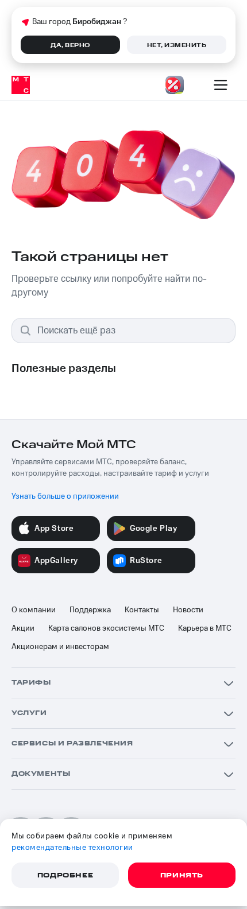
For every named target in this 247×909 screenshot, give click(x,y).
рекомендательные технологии (72, 847)
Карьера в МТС (204, 628)
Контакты (142, 610)
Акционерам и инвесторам (60, 646)
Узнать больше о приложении (65, 496)
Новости (188, 610)
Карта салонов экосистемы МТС (106, 628)
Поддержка (90, 610)
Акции (22, 628)
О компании (33, 610)
